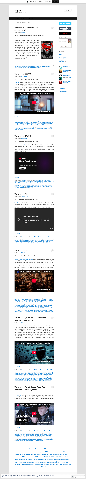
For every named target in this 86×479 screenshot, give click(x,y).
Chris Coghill (27, 372)
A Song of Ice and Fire (40, 449)
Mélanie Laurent (42, 377)
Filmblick (51, 452)
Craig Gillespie (17, 301)
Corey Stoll (44, 372)
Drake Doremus (45, 122)
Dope (19, 373)
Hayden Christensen (29, 304)
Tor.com (39, 467)
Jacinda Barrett (22, 434)
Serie (22, 128)
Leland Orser (31, 435)
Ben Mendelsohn (23, 432)
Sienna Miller (25, 128)
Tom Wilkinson (19, 311)
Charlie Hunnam (34, 432)
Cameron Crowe (29, 122)
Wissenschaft (55, 467)
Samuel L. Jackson (37, 462)
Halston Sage (22, 304)
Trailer (42, 128)
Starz (24, 310)
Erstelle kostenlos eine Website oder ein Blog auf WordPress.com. (29, 474)
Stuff (26, 310)
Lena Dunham (50, 240)
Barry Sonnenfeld (42, 180)
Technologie (46, 464)
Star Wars (38, 379)
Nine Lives (32, 185)
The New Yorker (19, 467)
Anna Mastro (49, 430)
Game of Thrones (30, 239)
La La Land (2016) (66, 75)
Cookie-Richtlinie (35, 476)
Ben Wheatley (17, 122)
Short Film (65, 462)
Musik (60, 56)
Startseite (17, 18)
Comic (16, 452)
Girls (41, 239)
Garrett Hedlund (37, 239)
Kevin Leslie (21, 184)
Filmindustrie (55, 452)
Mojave (29, 241)
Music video (19, 459)
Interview (60, 454)
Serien (60, 60)
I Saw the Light (17, 240)
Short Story (18, 464)
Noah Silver (22, 127)
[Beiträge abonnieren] (59, 88)
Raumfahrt (16, 462)
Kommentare (50, 311)
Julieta (33, 124)
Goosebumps (17, 304)
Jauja (38, 434)
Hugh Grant (17, 434)
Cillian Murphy (33, 372)
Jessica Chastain (43, 434)
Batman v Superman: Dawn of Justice (46, 65)
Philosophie (59, 459)
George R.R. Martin (20, 454)
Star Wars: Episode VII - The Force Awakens (35, 464)
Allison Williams (48, 236)
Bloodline (28, 432)
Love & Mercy (45, 375)
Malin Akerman (31, 306)
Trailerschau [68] (21, 194)
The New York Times (28, 467)
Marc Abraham (25, 241)
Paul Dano (26, 378)
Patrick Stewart (21, 378)
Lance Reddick (17, 435)
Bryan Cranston (28, 300)
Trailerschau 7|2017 (66, 67)
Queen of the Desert (21, 309)
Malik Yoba (34, 126)
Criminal (39, 122)
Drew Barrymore (48, 301)
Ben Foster (46, 299)
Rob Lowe (42, 185)
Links (23, 456)
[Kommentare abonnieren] (59, 91)
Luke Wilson (29, 126)
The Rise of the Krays (29, 186)
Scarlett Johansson (45, 462)
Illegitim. (19, 10)
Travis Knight (38, 186)
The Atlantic (51, 464)
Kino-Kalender (23, 18)
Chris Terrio (21, 66)
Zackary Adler (22, 187)
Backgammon (30, 121)
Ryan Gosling (31, 462)
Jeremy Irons (17, 67)
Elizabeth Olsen (17, 239)
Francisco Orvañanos (19, 123)
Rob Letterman (29, 309)
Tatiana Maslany (32, 380)
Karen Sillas (39, 305)
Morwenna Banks (30, 307)
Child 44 (38, 432)
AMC (49, 298)
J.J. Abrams (39, 374)
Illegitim (64, 81)
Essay (40, 452)
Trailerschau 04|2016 (23, 136)
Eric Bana (20, 303)
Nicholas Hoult (17, 127)
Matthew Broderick (35, 377)
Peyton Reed (35, 378)
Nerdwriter (36, 459)
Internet (57, 454)
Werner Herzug (34, 311)
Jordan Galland (29, 124)
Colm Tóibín (51, 300)
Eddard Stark (24, 452)
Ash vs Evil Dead (21, 299)
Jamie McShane (29, 434)
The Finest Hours (43, 310)
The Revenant (18, 202)
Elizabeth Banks (24, 373)
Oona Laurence (34, 241)
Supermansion (30, 310)
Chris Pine (42, 300)
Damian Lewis (23, 301)
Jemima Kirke (29, 240)
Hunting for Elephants (33, 374)
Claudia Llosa (38, 372)
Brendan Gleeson (44, 371)
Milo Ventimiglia (34, 436)
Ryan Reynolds (17, 128)
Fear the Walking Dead (26, 303)
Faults (16, 433)
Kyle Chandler (49, 434)
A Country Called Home (38, 119)
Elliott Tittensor (30, 373)
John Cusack (25, 375)
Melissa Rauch (23, 185)
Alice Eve (47, 369)
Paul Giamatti (48, 307)
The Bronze (22, 186)
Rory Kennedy (38, 438)
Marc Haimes (42, 184)
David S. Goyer (27, 66)
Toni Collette (25, 311)
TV (46, 467)
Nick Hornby (37, 307)
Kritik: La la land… (66, 74)
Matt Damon (39, 126)
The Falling (20, 439)
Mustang (28, 185)
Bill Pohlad (38, 371)
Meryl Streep (48, 377)
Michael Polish (17, 307)
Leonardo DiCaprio (18, 241)
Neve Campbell (47, 436)
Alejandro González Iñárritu (39, 236)
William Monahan (49, 242)
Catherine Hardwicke (36, 300)
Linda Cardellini (42, 435)
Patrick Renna (45, 241)
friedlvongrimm (66, 70)
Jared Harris (34, 434)
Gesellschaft (33, 454)
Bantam (50, 449)
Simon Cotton (17, 186)
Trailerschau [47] (21, 250)
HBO (47, 454)
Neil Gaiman (30, 459)
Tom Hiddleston (38, 128)
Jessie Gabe (20, 375)
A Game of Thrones (27, 449)
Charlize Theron (39, 181)
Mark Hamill (51, 375)
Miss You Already (23, 307)
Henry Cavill (48, 66)
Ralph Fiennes (37, 185)
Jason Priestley (46, 374)
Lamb (46, 240)
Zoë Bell (50, 128)
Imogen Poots (49, 123)
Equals (49, 122)
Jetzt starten (55, 1)
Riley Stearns (32, 438)
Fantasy (42, 452)
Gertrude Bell (46, 303)
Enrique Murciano (50, 432)
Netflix (42, 436)
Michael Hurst (44, 126)
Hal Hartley (45, 433)
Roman (26, 462)
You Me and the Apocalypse (47, 186)
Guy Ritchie (40, 433)
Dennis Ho (48, 372)
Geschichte (28, 454)
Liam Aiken (37, 435)
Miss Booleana (65, 66)
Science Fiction (52, 462)
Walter (27, 440)
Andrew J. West (43, 430)
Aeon (21, 449)
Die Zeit (19, 452)
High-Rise (17, 82)
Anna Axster (50, 119)
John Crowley (27, 305)
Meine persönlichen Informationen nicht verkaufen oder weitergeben (56, 474)
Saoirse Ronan (17, 310)
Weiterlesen (18, 62)
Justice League (34, 305)
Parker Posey (21, 438)
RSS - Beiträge (63, 88)
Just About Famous (32, 375)
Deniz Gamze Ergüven (28, 182)
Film (40, 66)
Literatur (60, 54)
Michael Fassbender (64, 456)
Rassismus (67, 459)
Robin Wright (48, 127)
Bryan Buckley (33, 181)
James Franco (46, 304)
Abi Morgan (42, 369)
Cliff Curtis (46, 300)
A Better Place (37, 369)
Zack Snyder (29, 67)
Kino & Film (24, 65)
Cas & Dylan (22, 372)
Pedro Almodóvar (39, 127)
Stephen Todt (20, 380)
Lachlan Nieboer (18, 126)
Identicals (45, 123)
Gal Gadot (43, 66)
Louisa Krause (24, 126)
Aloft (50, 369)
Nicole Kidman (42, 307)
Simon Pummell (31, 128)
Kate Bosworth (45, 305)
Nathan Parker (50, 126)
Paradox (27, 127)
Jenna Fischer (47, 182)
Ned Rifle (39, 436)
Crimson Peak (43, 432)
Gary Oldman (27, 433)
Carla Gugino (35, 122)
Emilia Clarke (36, 373)
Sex (61, 462)
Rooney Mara (47, 185)
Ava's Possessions (23, 121)
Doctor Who (34, 301)
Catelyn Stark (68, 449)
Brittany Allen (22, 122)
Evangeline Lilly (42, 373)
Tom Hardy (29, 242)
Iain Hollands (42, 182)
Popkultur (61, 58)
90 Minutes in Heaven (38, 298)
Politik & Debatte (62, 57)
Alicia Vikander (37, 430)
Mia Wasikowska (27, 436)
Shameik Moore (28, 379)
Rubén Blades (48, 309)
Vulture (50, 467)
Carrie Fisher (17, 372)
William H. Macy (31, 440)
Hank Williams (45, 239)
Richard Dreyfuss (46, 378)
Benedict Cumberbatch (61, 449)
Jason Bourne (17, 124)
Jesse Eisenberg (23, 67)
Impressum (30, 18)
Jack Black (41, 304)
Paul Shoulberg (27, 438)
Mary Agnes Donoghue (39, 306)
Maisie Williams (25, 306)
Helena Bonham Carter (19, 374)
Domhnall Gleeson (40, 301)
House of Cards (40, 123)
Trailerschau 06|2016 (23, 74)
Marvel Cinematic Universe (20, 377)
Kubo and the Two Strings (21, 144)
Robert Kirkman (35, 309)
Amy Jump (46, 119)
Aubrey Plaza (17, 432)
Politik (63, 459)
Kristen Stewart (50, 124)
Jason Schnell (23, 240)
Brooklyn (16, 300)
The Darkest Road (62, 40)
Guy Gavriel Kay (63, 41)
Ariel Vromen (17, 121)
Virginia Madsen (22, 440)
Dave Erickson (29, 301)
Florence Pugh (22, 433)
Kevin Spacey (43, 124)
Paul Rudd (30, 378)
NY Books (43, 459)
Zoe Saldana (63, 467)
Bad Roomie (20, 238)
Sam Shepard (44, 438)
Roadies (44, 127)
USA (48, 467)
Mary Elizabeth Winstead (19, 436)
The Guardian (58, 464)
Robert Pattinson (41, 309)
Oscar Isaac (40, 241)
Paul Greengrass (32, 127)
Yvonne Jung (39, 311)
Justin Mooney (41, 240)
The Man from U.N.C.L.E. (27, 439)
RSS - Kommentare (63, 91)
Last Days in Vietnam (25, 435)
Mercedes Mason (47, 306)
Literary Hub (28, 457)
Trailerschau (24, 119)
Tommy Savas (40, 242)
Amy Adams (36, 65)
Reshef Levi (40, 378)
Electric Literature (30, 452)
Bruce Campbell (21, 300)
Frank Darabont (36, 303)
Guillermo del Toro (34, 433)
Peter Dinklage (54, 459)
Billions (50, 299)
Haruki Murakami (42, 454)
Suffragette (26, 380)
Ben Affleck (17, 66)
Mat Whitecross (28, 377)
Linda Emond (19, 306)
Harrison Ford (50, 373)
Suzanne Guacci (37, 310)
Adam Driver (17, 449)
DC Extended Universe (34, 66)
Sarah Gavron (21, 379)
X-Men (59, 467)
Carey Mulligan (50, 371)
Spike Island (33, 379)
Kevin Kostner (37, 124)
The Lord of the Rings (67, 464)
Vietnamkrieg (48, 439)
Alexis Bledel (45, 298)
